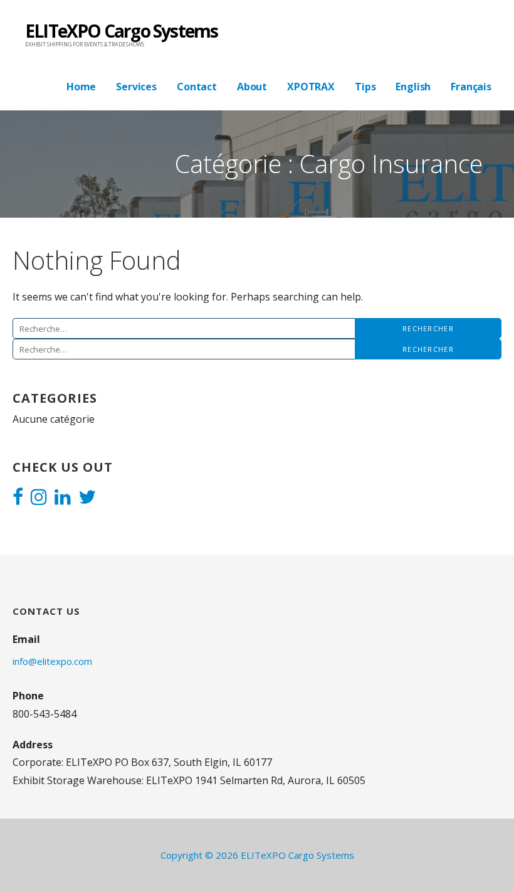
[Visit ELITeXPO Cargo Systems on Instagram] (39, 498)
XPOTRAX (311, 86)
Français (471, 86)
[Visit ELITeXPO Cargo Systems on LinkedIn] (63, 498)
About (252, 86)
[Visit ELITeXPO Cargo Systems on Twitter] (87, 498)
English (413, 86)
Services (136, 86)
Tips (365, 86)
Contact (197, 86)
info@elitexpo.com (52, 661)
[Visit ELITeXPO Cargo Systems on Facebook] (18, 498)
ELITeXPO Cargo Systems (121, 31)
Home (81, 86)
